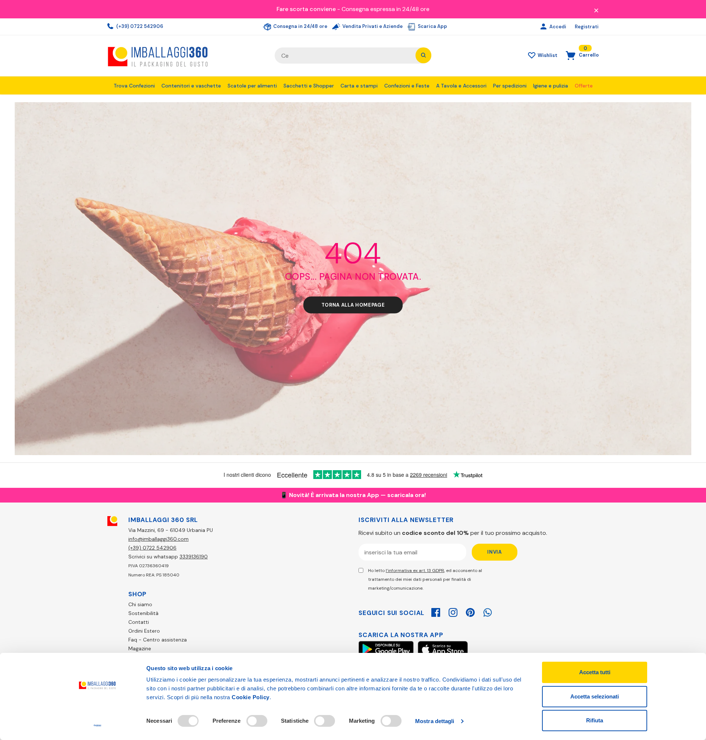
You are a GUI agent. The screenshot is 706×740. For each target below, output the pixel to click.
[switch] (256, 721)
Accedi (558, 27)
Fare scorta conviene (306, 9)
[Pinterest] (470, 611)
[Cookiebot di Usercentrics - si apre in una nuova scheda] (97, 725)
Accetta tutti (594, 672)
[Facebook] (435, 611)
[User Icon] (544, 26)
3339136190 (193, 556)
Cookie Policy (251, 697)
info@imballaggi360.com (158, 539)
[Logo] (185, 56)
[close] (596, 10)
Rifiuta (594, 720)
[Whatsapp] (487, 611)
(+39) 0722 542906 (139, 26)
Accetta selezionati (594, 696)
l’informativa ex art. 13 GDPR (415, 570)
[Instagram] (453, 611)
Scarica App (432, 26)
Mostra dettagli (434, 721)
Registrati (587, 27)
